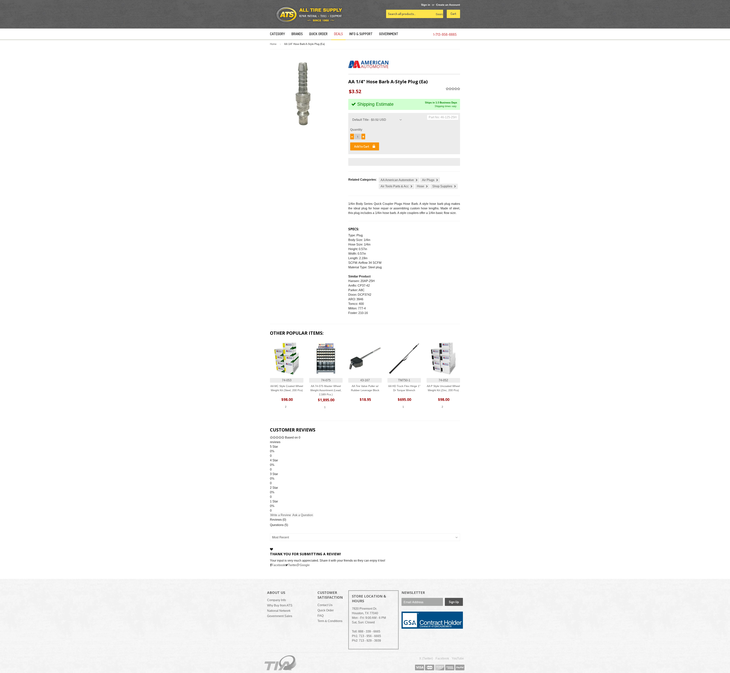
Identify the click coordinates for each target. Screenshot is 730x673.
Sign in (425, 4)
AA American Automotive (397, 180)
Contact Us (324, 605)
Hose (420, 186)
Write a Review (280, 515)
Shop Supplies (442, 186)
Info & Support (361, 34)
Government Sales (279, 616)
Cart (453, 14)
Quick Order (318, 34)
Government (388, 34)
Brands (297, 34)
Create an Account (448, 4)
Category (277, 34)
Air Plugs (428, 180)
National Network (278, 610)
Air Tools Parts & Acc (395, 186)
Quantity (356, 129)
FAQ (320, 615)
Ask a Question (302, 515)
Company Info (276, 600)
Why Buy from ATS (279, 605)
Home (273, 44)
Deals (338, 34)
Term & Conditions (329, 621)
